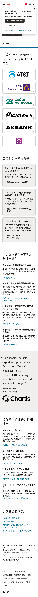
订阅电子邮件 (20, 582)
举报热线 (28, 582)
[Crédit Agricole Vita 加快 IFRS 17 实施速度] (19, 101)
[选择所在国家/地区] (26, 3)
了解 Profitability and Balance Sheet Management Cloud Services (15, 299)
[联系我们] (34, 3)
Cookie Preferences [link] (22, 578)
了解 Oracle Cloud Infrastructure (13, 463)
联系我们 (4, 585)
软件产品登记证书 (7, 575)
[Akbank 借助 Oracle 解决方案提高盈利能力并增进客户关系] (19, 127)
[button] (3, 3)
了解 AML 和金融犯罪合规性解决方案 (15, 479)
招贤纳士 (11, 582)
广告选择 (4, 582)
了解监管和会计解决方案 (11, 345)
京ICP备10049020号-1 (8, 578)
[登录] (30, 3)
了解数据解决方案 (8, 278)
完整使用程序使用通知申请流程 (22, 575)
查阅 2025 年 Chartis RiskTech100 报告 (14, 236)
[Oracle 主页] (8, 3)
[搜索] (22, 3)
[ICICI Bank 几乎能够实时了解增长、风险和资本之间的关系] (19, 114)
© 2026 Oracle (6, 571)
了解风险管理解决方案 (10, 324)
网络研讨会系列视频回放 (11, 518)
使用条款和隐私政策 (19, 571)
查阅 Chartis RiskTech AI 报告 (17, 182)
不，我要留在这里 (10, 25)
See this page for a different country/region (18, 30)
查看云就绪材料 (8, 521)
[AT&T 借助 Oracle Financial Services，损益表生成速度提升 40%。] (19, 74)
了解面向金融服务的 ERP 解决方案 (14, 445)
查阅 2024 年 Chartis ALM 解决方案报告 (19, 210)
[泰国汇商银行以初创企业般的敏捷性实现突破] (19, 87)
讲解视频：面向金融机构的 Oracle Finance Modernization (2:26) (17, 526)
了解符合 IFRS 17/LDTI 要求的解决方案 (16, 498)
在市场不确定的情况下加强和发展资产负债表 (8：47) (18, 532)
